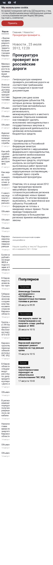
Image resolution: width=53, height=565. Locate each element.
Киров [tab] (5, 31)
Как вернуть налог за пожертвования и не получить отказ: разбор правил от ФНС (31, 322)
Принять (12, 23)
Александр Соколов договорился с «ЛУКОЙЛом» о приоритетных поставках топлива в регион (32, 296)
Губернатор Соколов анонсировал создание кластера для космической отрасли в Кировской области (8, 304)
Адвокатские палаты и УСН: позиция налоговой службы (8, 138)
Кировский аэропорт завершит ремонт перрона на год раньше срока (31, 347)
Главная (17, 32)
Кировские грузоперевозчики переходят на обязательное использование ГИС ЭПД (31, 372)
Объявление (7, 108)
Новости (28, 32)
